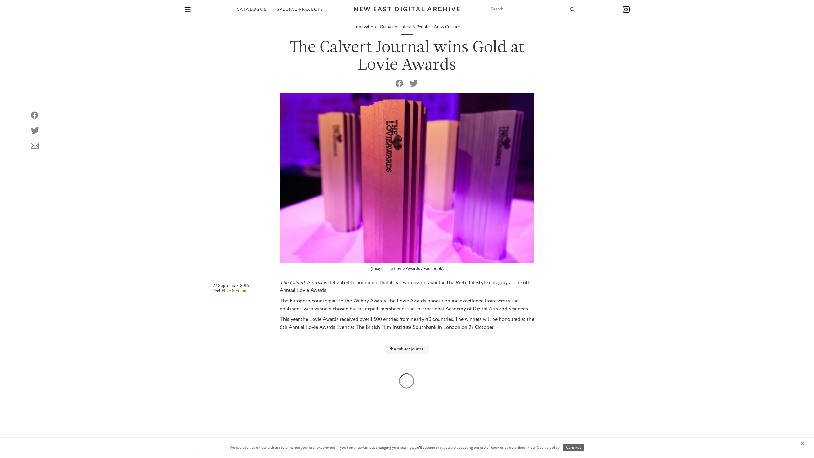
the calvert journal (407, 349)
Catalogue (252, 9)
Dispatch (389, 27)
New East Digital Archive (407, 9)
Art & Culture (447, 27)
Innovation (366, 27)
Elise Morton (234, 291)
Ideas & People (416, 27)
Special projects (300, 9)
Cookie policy (548, 447)
